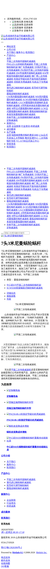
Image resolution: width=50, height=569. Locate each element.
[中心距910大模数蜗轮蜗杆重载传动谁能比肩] (28, 441)
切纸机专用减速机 (23, 189)
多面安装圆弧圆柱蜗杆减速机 (21, 221)
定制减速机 (12, 227)
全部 (9, 58)
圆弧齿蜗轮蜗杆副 (38, 219)
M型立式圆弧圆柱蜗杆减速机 (26, 216)
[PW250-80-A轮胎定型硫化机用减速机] (26, 414)
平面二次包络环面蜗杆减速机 (21, 168)
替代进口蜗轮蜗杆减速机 (19, 195)
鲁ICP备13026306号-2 (11, 547)
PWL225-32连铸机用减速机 (20, 171)
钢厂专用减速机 (26, 174)
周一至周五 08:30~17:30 (12, 532)
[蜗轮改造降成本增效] (18, 426)
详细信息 (11, 293)
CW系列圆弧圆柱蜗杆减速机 (21, 204)
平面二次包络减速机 (21, 369)
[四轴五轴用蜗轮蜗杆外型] (20, 402)
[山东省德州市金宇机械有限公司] (25, 37)
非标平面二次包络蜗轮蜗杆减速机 (23, 224)
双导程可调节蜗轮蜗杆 (18, 198)
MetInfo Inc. (41, 552)
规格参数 (11, 296)
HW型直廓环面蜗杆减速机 (29, 180)
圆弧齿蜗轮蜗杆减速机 (18, 201)
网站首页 (11, 46)
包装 (9, 299)
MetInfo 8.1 (17, 552)
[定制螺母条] (13, 390)
